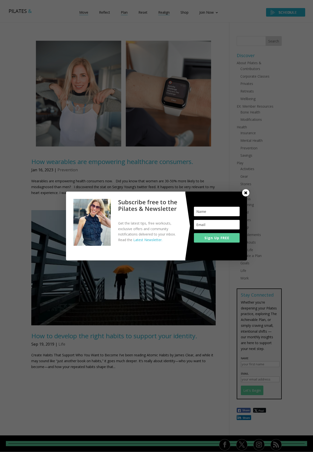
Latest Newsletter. (147, 239)
